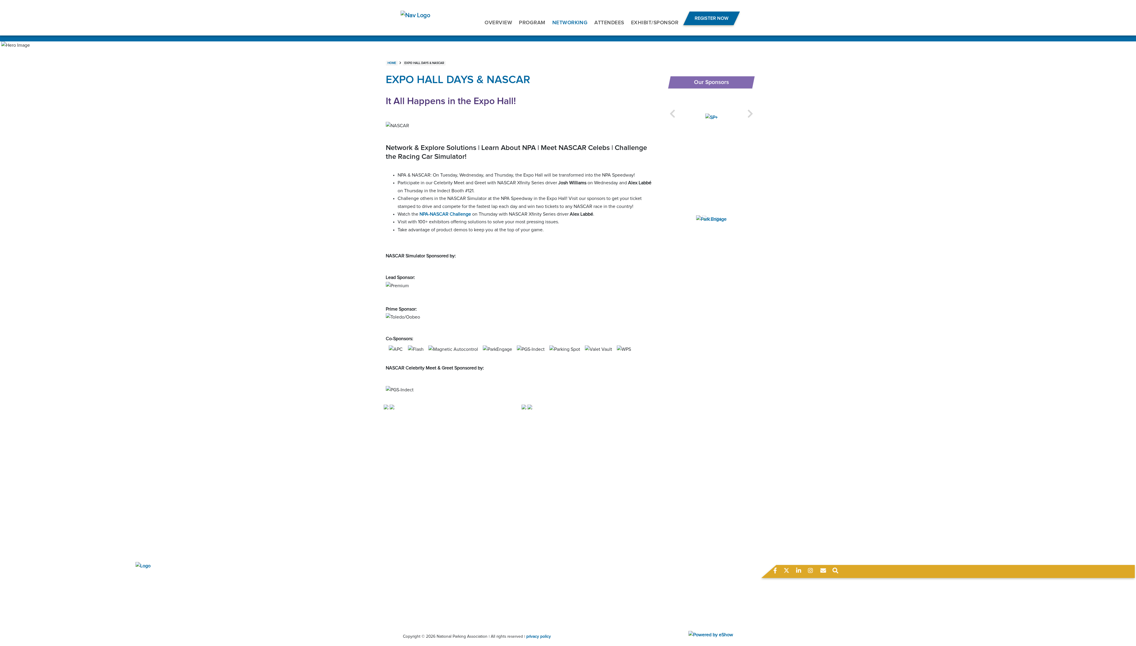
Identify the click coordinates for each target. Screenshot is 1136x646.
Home (392, 63)
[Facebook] (775, 571)
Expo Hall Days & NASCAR (424, 63)
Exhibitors (602, 562)
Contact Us (603, 604)
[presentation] (672, 114)
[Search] (835, 571)
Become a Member (611, 588)
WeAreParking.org (367, 590)
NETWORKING (570, 22)
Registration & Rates (613, 554)
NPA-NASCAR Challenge (445, 214)
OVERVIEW (498, 22)
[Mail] (823, 571)
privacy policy (538, 636)
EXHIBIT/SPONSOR (654, 22)
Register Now (711, 18)
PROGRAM (532, 22)
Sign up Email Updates (615, 596)
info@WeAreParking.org (372, 577)
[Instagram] (810, 571)
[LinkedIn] (799, 571)
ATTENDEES (609, 22)
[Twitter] (787, 571)
